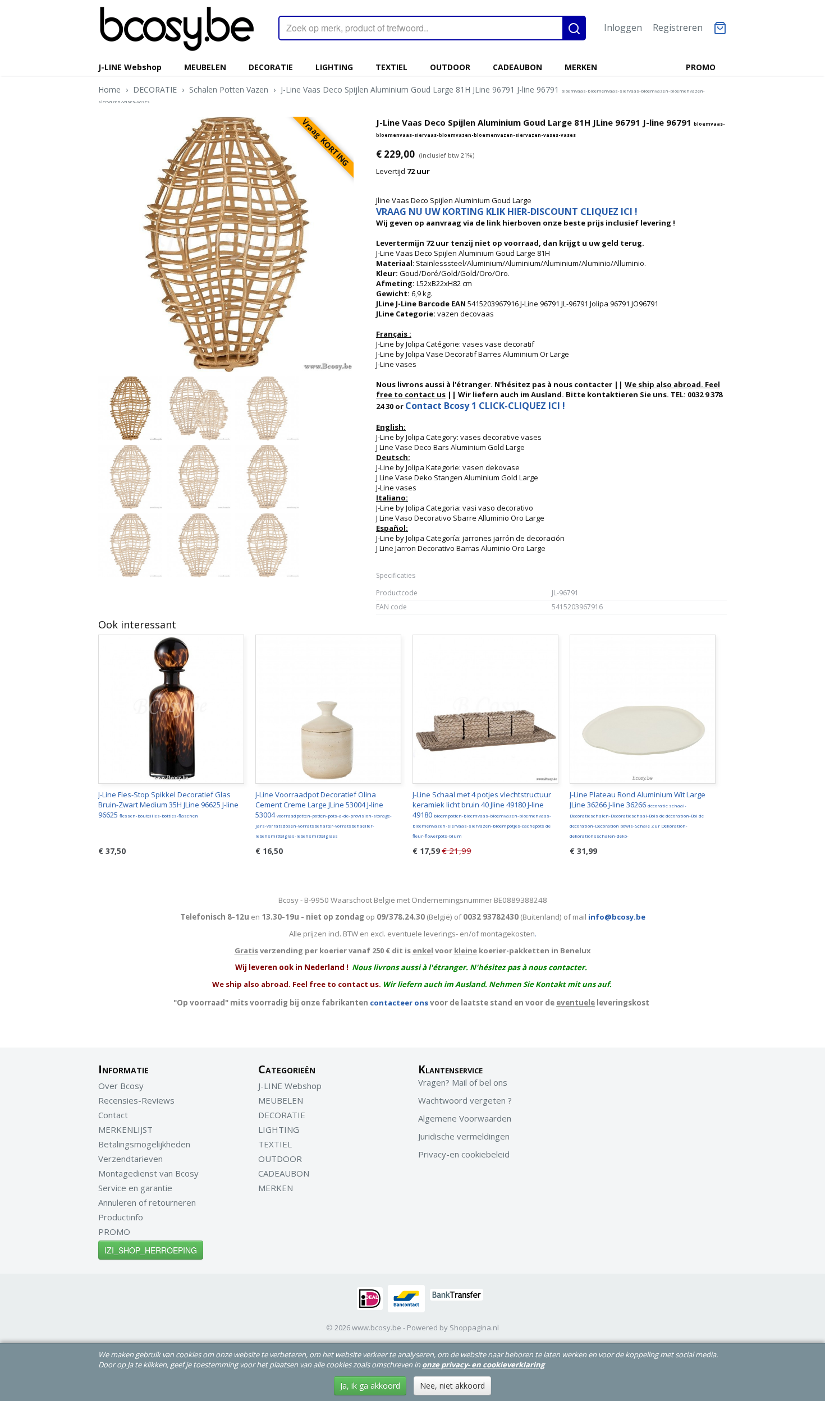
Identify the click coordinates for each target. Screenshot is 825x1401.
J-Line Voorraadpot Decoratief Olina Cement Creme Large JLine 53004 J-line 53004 (323, 814)
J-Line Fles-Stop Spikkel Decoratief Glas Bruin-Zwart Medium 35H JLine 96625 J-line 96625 (168, 804)
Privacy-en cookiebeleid (464, 1154)
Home (109, 89)
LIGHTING (334, 67)
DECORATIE (271, 67)
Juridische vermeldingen (464, 1136)
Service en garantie (135, 1187)
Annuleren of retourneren (147, 1202)
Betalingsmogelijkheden (144, 1144)
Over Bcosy (121, 1085)
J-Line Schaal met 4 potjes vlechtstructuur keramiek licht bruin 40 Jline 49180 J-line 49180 (481, 814)
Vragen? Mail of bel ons (462, 1082)
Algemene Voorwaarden (464, 1118)
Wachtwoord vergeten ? (465, 1100)
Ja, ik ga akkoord (370, 1385)
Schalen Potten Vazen (228, 89)
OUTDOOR (450, 67)
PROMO (701, 67)
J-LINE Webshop (130, 67)
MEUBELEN (205, 67)
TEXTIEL (391, 67)
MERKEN (581, 67)
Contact (113, 1114)
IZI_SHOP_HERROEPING (150, 1250)
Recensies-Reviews (136, 1100)
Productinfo (120, 1217)
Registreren (678, 27)
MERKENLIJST (125, 1129)
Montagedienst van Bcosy (148, 1173)
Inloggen (623, 27)
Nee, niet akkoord (452, 1385)
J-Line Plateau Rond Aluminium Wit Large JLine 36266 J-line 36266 (637, 814)
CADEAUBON (517, 67)
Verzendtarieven (130, 1158)
